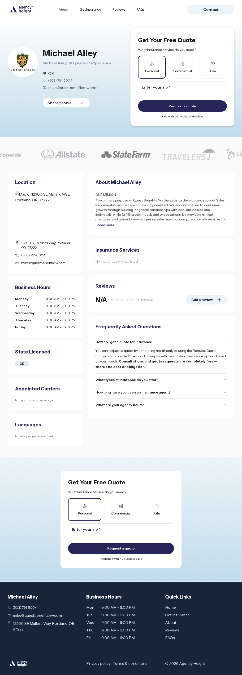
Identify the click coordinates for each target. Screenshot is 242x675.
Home (170, 607)
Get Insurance (90, 9)
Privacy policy (98, 663)
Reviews (118, 9)
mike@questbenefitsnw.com (72, 87)
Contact (211, 9)
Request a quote (182, 106)
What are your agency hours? (119, 405)
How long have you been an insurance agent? (133, 392)
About (63, 9)
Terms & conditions (130, 663)
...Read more (104, 225)
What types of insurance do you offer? (126, 380)
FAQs (140, 9)
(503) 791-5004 (60, 80)
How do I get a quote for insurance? (124, 342)
